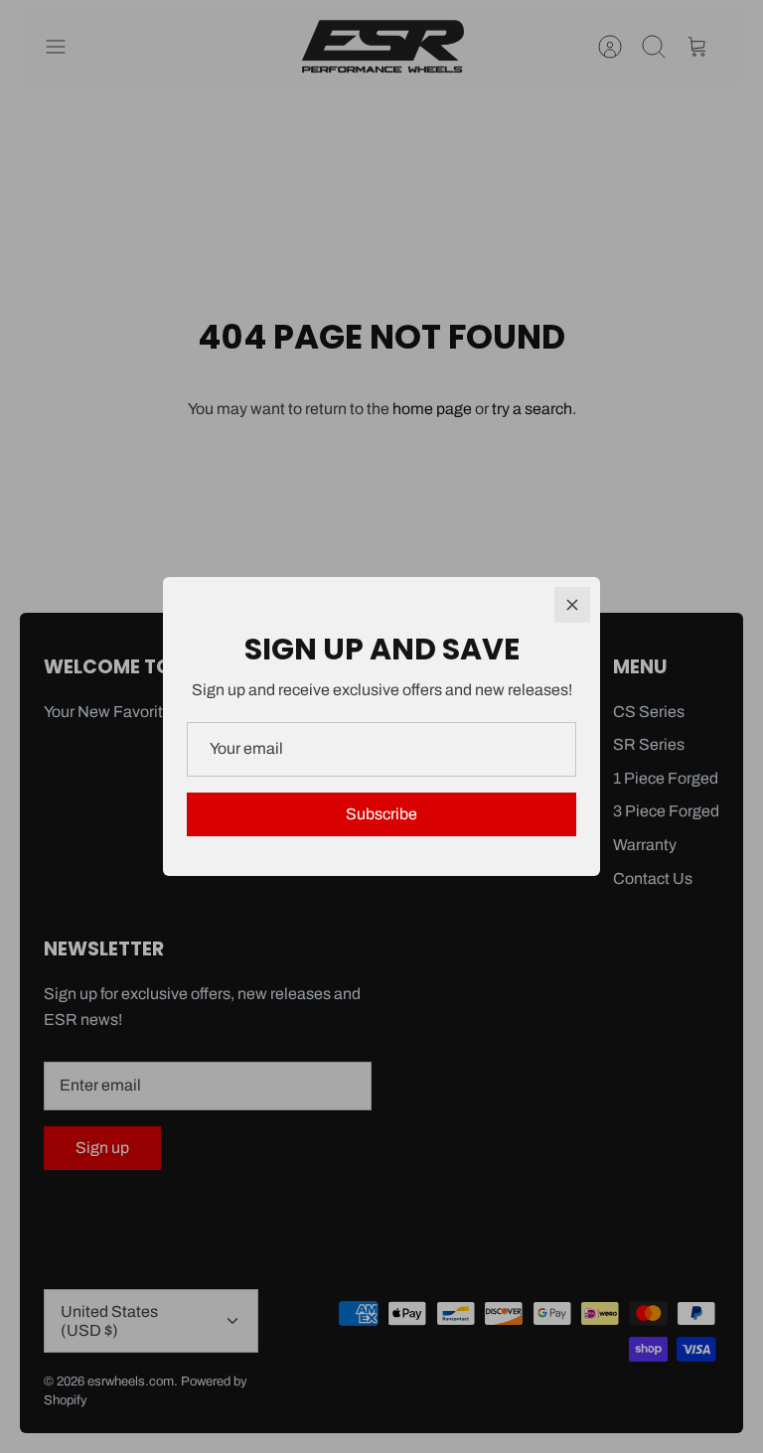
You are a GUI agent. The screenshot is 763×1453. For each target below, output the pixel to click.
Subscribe (381, 813)
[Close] (572, 605)
